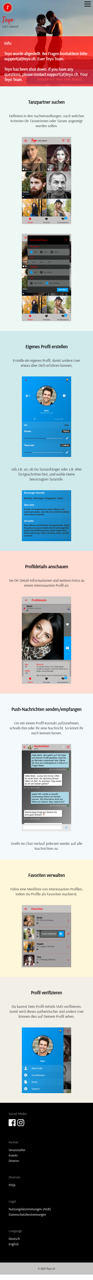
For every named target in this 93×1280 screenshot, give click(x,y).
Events (13, 1155)
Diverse (14, 1160)
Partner (14, 1142)
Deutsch (14, 1238)
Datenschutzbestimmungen (27, 1214)
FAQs (12, 1185)
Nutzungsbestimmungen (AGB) (30, 1209)
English (14, 1244)
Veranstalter (17, 1150)
